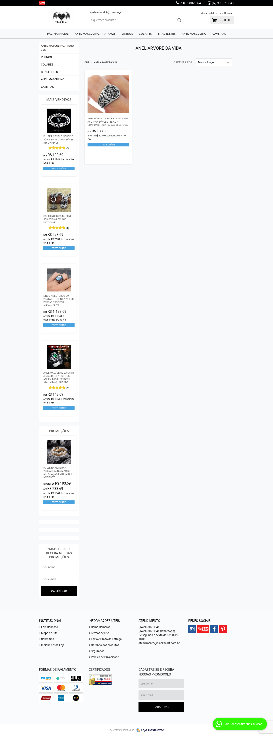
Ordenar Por (182, 62)
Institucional (50, 620)
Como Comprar (100, 627)
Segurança (97, 651)
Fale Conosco (226, 13)
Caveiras (219, 33)
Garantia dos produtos (105, 645)
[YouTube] (42, 3)
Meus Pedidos (208, 13)
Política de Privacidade (105, 657)
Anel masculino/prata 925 (95, 33)
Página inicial (58, 33)
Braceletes (167, 33)
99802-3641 (191, 3)
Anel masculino (194, 33)
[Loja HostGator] (149, 730)
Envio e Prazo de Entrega (106, 639)
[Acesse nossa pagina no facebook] (214, 629)
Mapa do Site (49, 633)
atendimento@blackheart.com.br (159, 643)
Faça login (116, 12)
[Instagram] (192, 629)
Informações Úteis (104, 620)
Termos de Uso (100, 633)
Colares (145, 33)
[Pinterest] (223, 629)
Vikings (127, 33)
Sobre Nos (47, 639)
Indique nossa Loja (53, 645)
